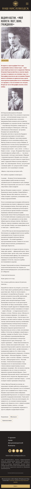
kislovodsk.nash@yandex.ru (15, 456)
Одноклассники (7, 420)
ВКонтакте (13, 417)
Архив (10, 440)
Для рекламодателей (15, 443)
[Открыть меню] (27, 4)
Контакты (11, 445)
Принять (15, 486)
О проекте (12, 438)
